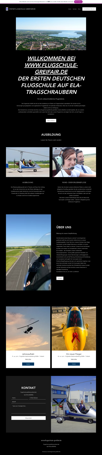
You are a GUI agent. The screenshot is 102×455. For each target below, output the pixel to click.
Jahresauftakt (28, 354)
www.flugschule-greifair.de (45, 110)
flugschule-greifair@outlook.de (28, 392)
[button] (52, 33)
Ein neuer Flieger (73, 354)
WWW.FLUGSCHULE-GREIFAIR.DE (22, 9)
